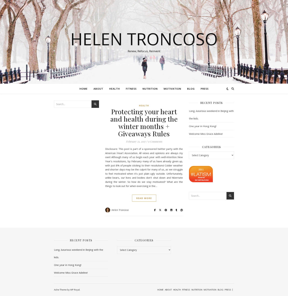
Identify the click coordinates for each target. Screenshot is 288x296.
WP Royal (75, 289)
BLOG (191, 88)
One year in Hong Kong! (202, 126)
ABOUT (98, 88)
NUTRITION (150, 88)
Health (144, 105)
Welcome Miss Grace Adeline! (206, 133)
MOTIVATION (172, 88)
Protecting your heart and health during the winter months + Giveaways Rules (144, 122)
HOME (84, 88)
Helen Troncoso (144, 38)
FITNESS (131, 88)
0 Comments (155, 141)
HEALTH (114, 88)
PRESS (204, 88)
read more (144, 198)
